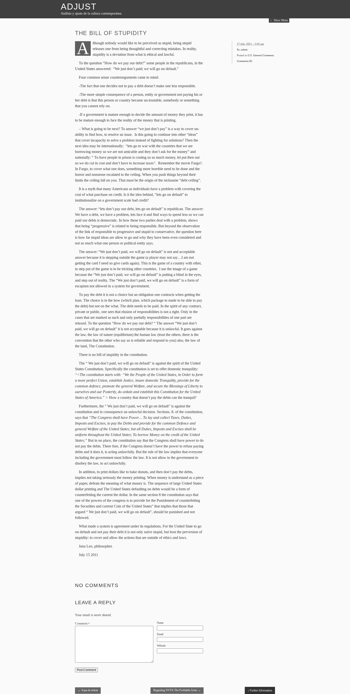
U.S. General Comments (261, 55)
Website (161, 645)
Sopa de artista (88, 690)
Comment (82, 623)
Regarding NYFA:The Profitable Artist (177, 690)
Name (160, 622)
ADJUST (79, 6)
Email (160, 634)
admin (244, 49)
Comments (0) (244, 61)
